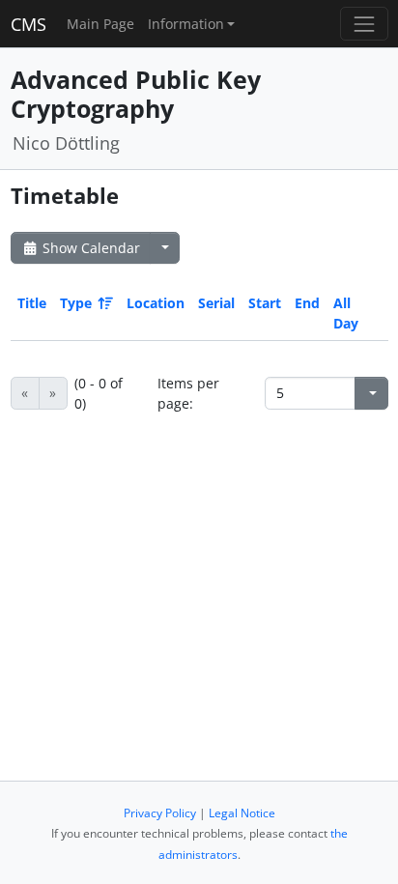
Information (186, 23)
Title (31, 303)
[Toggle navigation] (363, 24)
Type (76, 303)
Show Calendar (89, 248)
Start (264, 303)
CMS (28, 24)
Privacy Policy (160, 813)
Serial (216, 303)
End (307, 303)
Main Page (100, 23)
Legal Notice (242, 813)
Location (156, 303)
